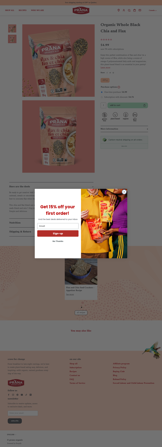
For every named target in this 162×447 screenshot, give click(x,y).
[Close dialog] (124, 192)
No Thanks (58, 241)
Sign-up (58, 233)
